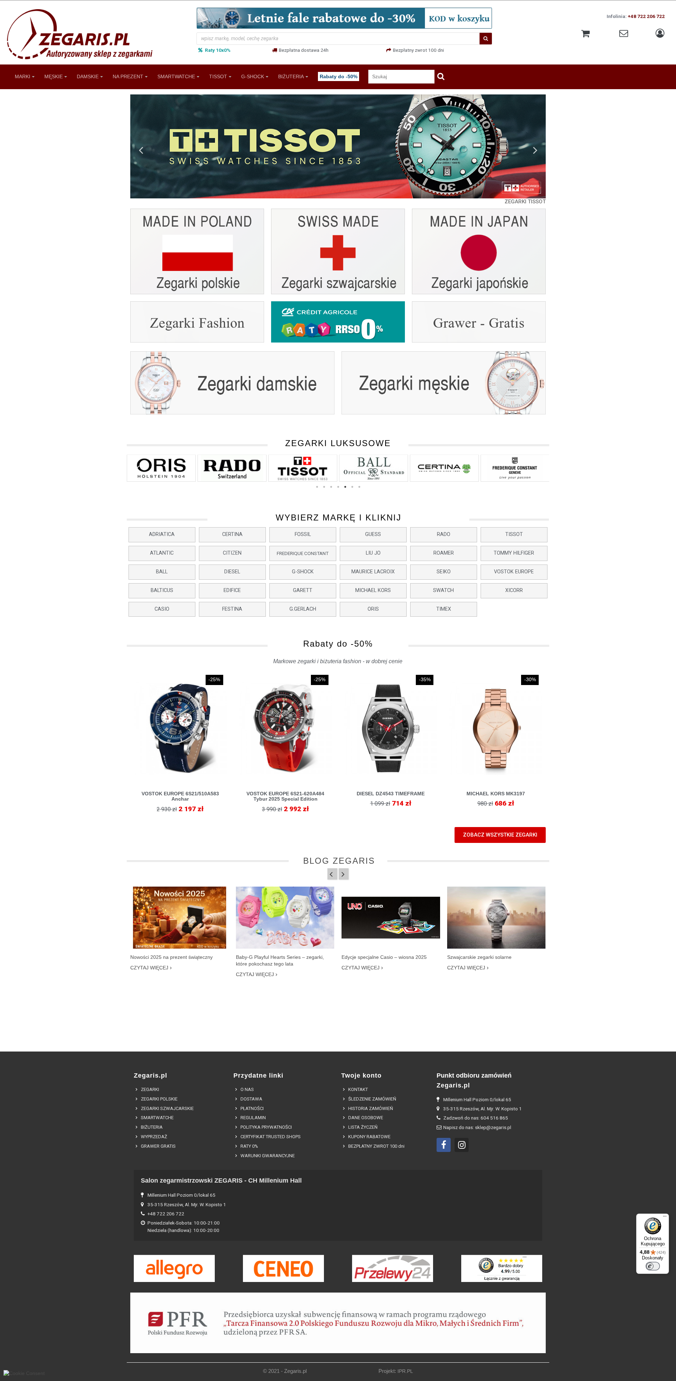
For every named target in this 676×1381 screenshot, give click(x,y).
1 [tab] (316, 487)
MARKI (22, 76)
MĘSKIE (53, 76)
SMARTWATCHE (176, 76)
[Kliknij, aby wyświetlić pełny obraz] (180, 918)
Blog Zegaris (339, 860)
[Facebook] (444, 1145)
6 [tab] (352, 487)
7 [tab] (359, 487)
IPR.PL (405, 1371)
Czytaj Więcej (149, 967)
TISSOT (218, 76)
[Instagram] (462, 1145)
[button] (162, 534)
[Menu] (665, 1218)
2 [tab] (323, 487)
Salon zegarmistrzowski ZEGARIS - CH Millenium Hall (221, 1180)
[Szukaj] (486, 38)
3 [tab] (330, 487)
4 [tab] (338, 487)
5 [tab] (345, 487)
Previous (140, 149)
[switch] (653, 1266)
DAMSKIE (88, 76)
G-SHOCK (252, 76)
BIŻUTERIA (291, 76)
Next (535, 149)
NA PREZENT (128, 76)
